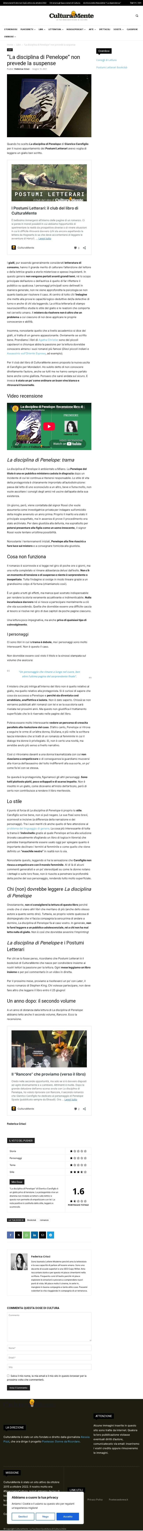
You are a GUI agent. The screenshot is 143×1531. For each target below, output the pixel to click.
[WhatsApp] (26, 1235)
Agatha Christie (48, 339)
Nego (45, 1516)
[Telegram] (50, 1235)
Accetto (67, 1516)
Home (10, 44)
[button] (137, 15)
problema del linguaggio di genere (28, 828)
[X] (18, 1235)
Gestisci (23, 1516)
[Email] (42, 1235)
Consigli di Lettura (106, 60)
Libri (18, 44)
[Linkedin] (34, 1235)
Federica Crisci (21, 69)
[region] (45, 1508)
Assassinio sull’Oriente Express (26, 353)
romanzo (44, 1220)
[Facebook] (10, 1235)
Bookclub (31, 1220)
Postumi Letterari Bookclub (111, 67)
